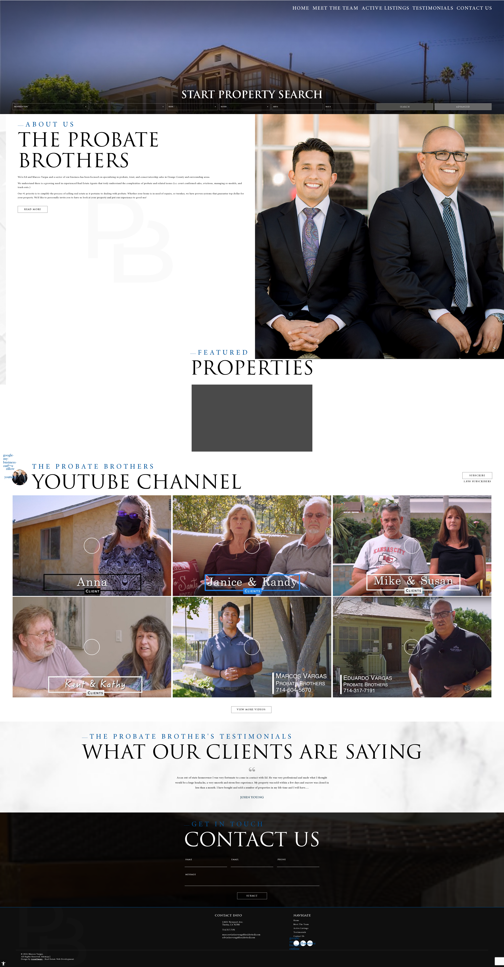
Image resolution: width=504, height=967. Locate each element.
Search (405, 107)
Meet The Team (335, 8)
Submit (252, 895)
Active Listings (385, 8)
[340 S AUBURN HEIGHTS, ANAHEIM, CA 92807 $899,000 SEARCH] (252, 418)
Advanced (463, 107)
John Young (252, 797)
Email (235, 859)
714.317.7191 (228, 930)
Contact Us (474, 8)
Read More (32, 209)
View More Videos (251, 709)
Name (188, 859)
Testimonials (433, 8)
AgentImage (37, 959)
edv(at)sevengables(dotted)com (238, 937)
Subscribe (477, 475)
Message (190, 874)
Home (300, 8)
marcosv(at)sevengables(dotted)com (241, 934)
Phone (282, 859)
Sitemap (45, 956)
